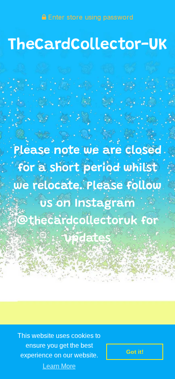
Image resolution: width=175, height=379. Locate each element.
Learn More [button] (59, 366)
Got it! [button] (135, 352)
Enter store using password (89, 17)
